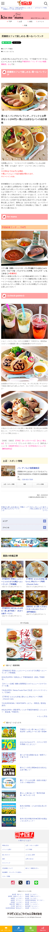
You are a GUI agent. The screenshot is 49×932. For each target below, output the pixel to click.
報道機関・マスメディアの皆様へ (12, 872)
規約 (3, 859)
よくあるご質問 (30, 854)
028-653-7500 (27, 479)
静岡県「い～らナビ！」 (32, 904)
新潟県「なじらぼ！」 (31, 898)
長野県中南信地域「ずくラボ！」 (35, 900)
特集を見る (43, 930)
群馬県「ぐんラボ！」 (17, 902)
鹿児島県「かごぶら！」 (32, 906)
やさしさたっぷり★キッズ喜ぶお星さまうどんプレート (38, 508)
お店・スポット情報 (9, 484)
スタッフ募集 (6, 876)
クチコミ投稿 (40, 484)
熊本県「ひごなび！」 (31, 894)
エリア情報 (31, 930)
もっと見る (43, 716)
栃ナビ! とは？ (25, 840)
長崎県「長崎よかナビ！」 (33, 896)
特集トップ (24, 507)
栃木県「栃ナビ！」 (18, 894)
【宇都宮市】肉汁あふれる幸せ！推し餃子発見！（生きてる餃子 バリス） (12, 610)
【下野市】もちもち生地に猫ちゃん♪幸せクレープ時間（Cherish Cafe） (36, 581)
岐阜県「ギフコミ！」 (17, 900)
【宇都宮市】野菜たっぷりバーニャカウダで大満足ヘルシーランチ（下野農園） (12, 581)
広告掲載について (7, 868)
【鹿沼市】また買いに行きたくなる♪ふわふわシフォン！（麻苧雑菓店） (36, 609)
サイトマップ (6, 863)
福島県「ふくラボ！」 (17, 898)
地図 (24, 484)
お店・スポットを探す (6, 930)
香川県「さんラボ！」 (31, 902)
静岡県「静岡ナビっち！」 (16, 896)
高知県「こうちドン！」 (32, 908)
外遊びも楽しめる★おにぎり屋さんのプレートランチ (10, 508)
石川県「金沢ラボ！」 (17, 906)
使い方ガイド (6, 854)
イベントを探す (18, 930)
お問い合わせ (29, 859)
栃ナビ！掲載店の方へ (32, 868)
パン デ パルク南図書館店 (28, 468)
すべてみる (24, 623)
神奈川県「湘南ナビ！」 (17, 904)
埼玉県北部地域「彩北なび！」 (15, 908)
